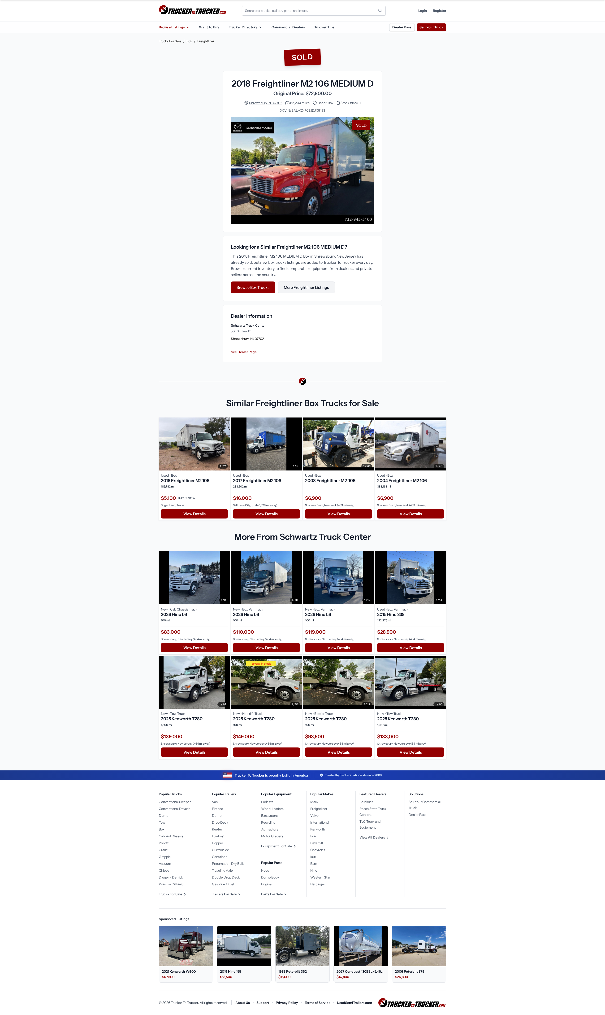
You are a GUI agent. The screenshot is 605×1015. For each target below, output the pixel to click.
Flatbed (217, 809)
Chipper (165, 870)
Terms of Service (317, 1003)
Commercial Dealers (288, 27)
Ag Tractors (269, 829)
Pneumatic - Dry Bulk (228, 863)
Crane (163, 850)
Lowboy (218, 836)
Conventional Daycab (174, 809)
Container (219, 857)
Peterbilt (316, 843)
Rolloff (164, 843)
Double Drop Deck (226, 877)
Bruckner (366, 802)
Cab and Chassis (171, 836)
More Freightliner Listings (306, 287)
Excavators (269, 815)
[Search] (380, 10)
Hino (313, 870)
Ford (313, 836)
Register (439, 11)
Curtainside (220, 850)
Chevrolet (317, 850)
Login (422, 11)
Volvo (314, 815)
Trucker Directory (243, 27)
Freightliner (205, 41)
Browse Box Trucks (253, 287)
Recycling (268, 822)
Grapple (165, 857)
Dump (163, 815)
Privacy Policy (287, 1003)
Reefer (217, 829)
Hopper (217, 843)
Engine (266, 884)
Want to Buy (209, 27)
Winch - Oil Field (171, 884)
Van (215, 802)
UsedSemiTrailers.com (354, 1003)
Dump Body (270, 877)
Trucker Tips (324, 27)
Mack (314, 802)
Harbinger (317, 884)
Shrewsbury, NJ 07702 (265, 103)
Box (189, 41)
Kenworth (317, 829)
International (319, 822)
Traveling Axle (222, 870)
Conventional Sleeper (175, 802)
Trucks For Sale (170, 41)
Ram (313, 863)
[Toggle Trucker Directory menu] (260, 27)
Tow (162, 822)
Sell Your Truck (431, 27)
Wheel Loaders (272, 809)
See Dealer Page (244, 352)
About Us (242, 1003)
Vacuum (165, 863)
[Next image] (225, 443)
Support (262, 1003)
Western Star (320, 877)
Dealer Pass (402, 27)
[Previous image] (164, 443)
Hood (265, 870)
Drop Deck (220, 822)
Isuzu (314, 857)
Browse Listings (172, 27)
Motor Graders (272, 836)
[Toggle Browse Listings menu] (188, 27)
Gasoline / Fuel (223, 884)
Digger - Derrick (171, 877)
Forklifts (267, 802)
